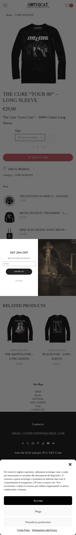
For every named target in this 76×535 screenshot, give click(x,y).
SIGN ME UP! (19, 271)
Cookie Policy (23, 530)
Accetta (38, 500)
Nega (38, 511)
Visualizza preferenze (38, 522)
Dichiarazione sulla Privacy (44, 530)
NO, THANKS (19, 280)
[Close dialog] (73, 241)
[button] (70, 464)
